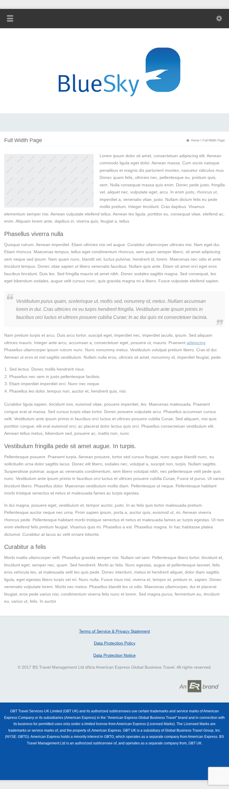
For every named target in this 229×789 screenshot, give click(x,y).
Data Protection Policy (114, 643)
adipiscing (196, 342)
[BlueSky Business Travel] (114, 105)
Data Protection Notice (114, 655)
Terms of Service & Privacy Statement (114, 631)
